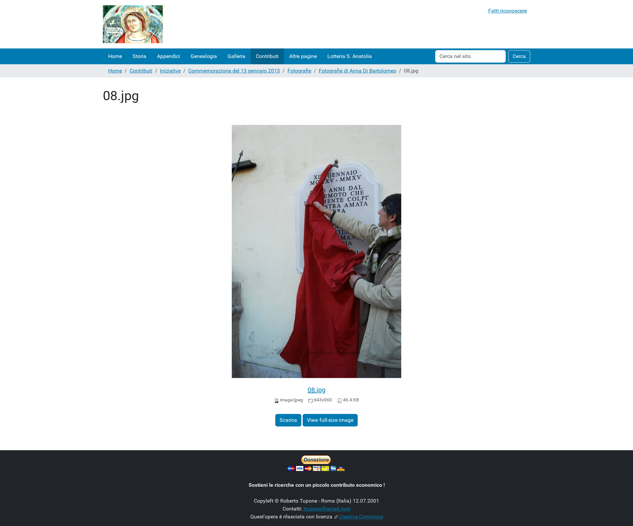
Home (115, 56)
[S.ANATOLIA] (133, 24)
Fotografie (299, 71)
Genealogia (204, 56)
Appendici (168, 56)
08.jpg (316, 390)
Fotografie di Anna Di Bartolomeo (357, 71)
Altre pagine (303, 56)
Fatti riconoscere (507, 11)
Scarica (288, 420)
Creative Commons (361, 516)
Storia (139, 56)
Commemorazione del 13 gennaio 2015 (234, 71)
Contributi (267, 56)
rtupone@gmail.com (326, 509)
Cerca (519, 56)
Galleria (236, 56)
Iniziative (170, 71)
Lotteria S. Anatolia (349, 56)
